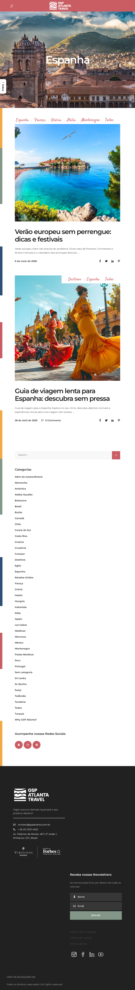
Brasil (18, 506)
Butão (18, 512)
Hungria (20, 601)
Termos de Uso (78, 943)
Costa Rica (21, 536)
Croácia (19, 541)
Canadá (19, 518)
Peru (18, 660)
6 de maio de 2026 (26, 261)
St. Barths (21, 684)
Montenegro (90, 120)
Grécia (56, 120)
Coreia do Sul (23, 530)
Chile (18, 524)
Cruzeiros (20, 547)
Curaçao (20, 553)
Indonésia (21, 607)
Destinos (74, 279)
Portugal (20, 666)
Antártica (20, 488)
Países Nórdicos (24, 654)
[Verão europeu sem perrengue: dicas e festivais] (67, 168)
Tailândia (20, 695)
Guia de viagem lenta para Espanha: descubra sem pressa (62, 394)
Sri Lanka (20, 678)
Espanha (22, 120)
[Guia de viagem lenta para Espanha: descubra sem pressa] (67, 328)
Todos (109, 120)
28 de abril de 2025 (26, 420)
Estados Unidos (24, 577)
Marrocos (20, 636)
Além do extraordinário (29, 476)
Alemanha (21, 482)
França (40, 120)
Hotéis (18, 595)
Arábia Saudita (24, 494)
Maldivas (20, 630)
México (19, 642)
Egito (18, 565)
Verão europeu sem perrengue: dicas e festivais (63, 235)
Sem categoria (23, 672)
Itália (71, 120)
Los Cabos (21, 624)
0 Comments (53, 420)
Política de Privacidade (83, 931)
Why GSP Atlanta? (26, 719)
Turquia (19, 713)
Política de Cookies (81, 937)
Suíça (18, 690)
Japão (18, 618)
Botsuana (21, 500)
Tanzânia (20, 701)
